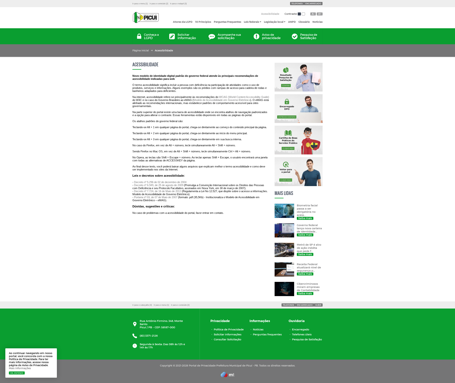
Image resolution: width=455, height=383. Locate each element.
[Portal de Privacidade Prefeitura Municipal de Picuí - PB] (145, 17)
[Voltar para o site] (299, 171)
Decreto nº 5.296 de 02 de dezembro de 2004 (160, 182)
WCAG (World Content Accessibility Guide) (244, 96)
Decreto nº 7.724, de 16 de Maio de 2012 (157, 191)
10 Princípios (203, 21)
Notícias (317, 21)
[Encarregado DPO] (299, 108)
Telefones (297, 3)
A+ (319, 13)
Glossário (304, 21)
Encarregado (313, 3)
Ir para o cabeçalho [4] (142, 305)
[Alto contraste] (303, 13)
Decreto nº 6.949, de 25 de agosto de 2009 (158, 185)
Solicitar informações (227, 334)
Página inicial (140, 50)
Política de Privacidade (229, 329)
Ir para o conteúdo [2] (159, 3)
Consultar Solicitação (227, 339)
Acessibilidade (270, 13)
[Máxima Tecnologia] (227, 376)
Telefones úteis (302, 334)
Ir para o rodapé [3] (178, 3)
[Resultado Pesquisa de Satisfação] (299, 77)
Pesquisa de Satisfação (307, 339)
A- (313, 13)
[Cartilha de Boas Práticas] (299, 140)
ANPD (292, 21)
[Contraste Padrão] (299, 13)
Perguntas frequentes (267, 334)
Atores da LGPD (182, 21)
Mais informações (20, 368)
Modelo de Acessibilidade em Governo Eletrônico (221, 99)
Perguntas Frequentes (227, 21)
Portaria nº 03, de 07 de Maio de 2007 (155, 197)
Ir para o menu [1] (140, 3)
